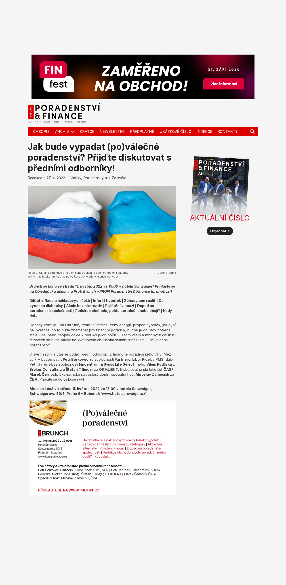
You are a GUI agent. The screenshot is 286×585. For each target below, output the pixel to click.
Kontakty (228, 131)
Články (75, 178)
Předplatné (142, 131)
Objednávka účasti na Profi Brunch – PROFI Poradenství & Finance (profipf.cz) (103, 291)
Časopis (41, 131)
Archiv (62, 131)
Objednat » (219, 231)
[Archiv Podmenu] (72, 131)
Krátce (87, 131)
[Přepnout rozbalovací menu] (252, 131)
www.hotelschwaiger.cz (123, 393)
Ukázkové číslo (175, 131)
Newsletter (112, 131)
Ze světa (119, 178)
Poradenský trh (96, 178)
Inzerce (204, 131)
